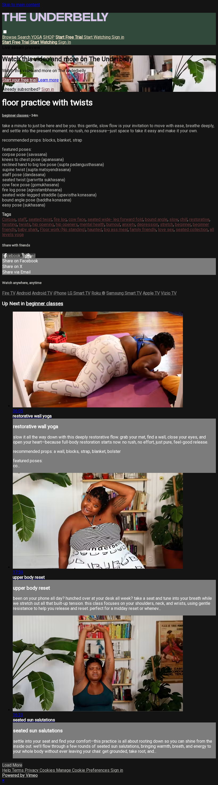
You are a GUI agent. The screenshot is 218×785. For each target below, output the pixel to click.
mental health (92, 224)
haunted (94, 229)
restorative (199, 219)
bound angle (156, 219)
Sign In (64, 42)
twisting (9, 224)
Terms (18, 770)
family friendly (143, 229)
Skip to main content (21, 4)
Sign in (118, 37)
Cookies (48, 770)
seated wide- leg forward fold (115, 219)
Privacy (32, 770)
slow (173, 219)
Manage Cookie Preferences (83, 770)
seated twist (40, 219)
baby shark (28, 229)
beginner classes (15, 115)
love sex (166, 229)
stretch (166, 224)
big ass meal (116, 229)
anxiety (128, 224)
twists (25, 224)
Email (30, 255)
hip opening (43, 224)
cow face (77, 219)
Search (24, 37)
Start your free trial (20, 79)
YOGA (36, 37)
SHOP (48, 37)
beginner (183, 224)
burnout (113, 224)
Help (7, 770)
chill (183, 219)
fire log (60, 219)
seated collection (192, 229)
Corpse (9, 219)
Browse (10, 37)
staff (22, 219)
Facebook (12, 255)
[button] (5, 32)
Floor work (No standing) (63, 229)
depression (147, 224)
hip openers (67, 224)
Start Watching (98, 37)
